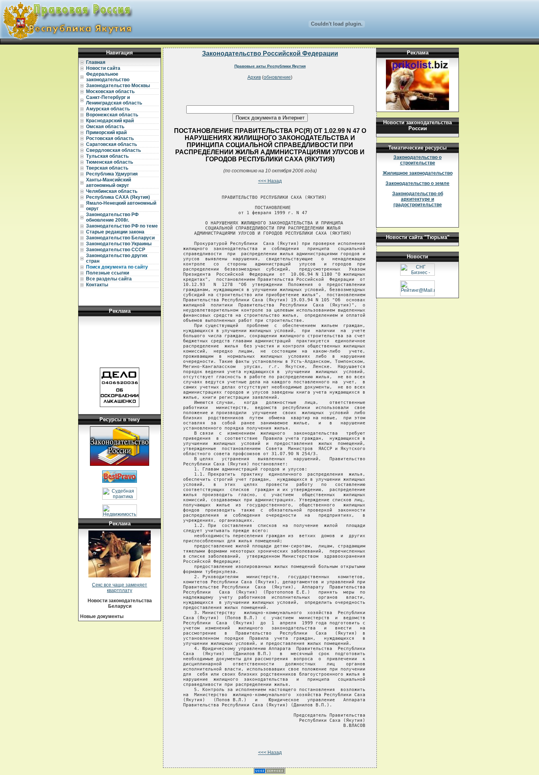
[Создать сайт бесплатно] (269, 772)
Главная (95, 62)
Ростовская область (110, 138)
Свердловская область (113, 150)
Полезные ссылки (107, 273)
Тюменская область (109, 162)
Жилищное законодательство (418, 173)
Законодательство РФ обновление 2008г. (112, 217)
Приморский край (106, 132)
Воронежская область (112, 115)
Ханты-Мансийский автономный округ (108, 182)
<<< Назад (270, 181)
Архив (254, 77)
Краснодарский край (110, 120)
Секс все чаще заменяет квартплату (119, 587)
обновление (277, 77)
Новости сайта (103, 68)
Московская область (110, 91)
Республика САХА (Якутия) (118, 197)
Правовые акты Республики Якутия (270, 66)
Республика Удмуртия (112, 174)
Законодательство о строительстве (417, 160)
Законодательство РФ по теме (122, 226)
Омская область (105, 126)
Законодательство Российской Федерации (270, 53)
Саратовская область (111, 144)
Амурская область (108, 109)
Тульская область (107, 156)
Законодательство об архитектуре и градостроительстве (417, 199)
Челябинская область (111, 191)
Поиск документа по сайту (117, 267)
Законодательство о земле (417, 183)
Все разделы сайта (109, 279)
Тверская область (107, 168)
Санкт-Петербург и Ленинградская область (114, 100)
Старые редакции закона (115, 232)
